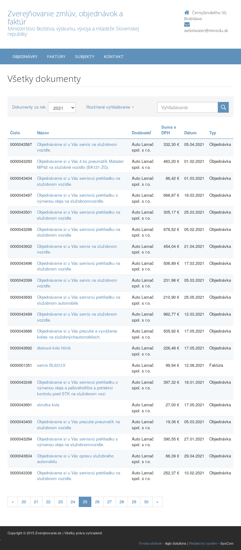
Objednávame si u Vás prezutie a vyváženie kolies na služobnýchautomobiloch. (77, 334)
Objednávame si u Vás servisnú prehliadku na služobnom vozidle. (78, 181)
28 (122, 502)
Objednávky (25, 56)
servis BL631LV (51, 365)
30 (146, 502)
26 (97, 502)
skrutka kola (48, 405)
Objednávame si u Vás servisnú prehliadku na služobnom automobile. (78, 300)
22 (48, 502)
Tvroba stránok (150, 543)
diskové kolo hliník (54, 348)
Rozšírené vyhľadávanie (108, 107)
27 (109, 502)
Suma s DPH (168, 130)
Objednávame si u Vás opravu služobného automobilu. (75, 459)
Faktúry (56, 56)
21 (36, 502)
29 (134, 502)
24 (73, 502)
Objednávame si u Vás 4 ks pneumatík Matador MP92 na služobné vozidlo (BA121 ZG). (80, 164)
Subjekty (84, 56)
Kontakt (114, 56)
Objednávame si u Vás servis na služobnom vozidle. (77, 147)
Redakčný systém (203, 543)
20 (24, 502)
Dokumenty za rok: (29, 107)
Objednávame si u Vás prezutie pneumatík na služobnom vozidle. (78, 424)
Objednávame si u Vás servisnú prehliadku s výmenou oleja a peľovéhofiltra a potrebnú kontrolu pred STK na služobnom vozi (77, 388)
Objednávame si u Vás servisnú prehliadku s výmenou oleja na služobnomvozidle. (77, 198)
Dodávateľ (141, 133)
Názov (43, 133)
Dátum (190, 133)
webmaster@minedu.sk (206, 30)
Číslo (15, 133)
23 (60, 502)
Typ (212, 133)
